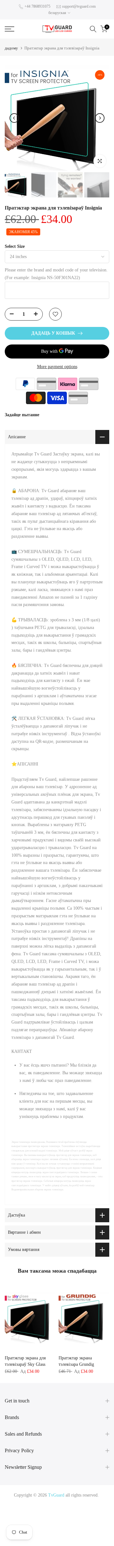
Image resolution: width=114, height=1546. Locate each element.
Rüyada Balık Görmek (76, 1540)
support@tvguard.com (79, 6)
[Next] (99, 118)
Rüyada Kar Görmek (36, 1540)
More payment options (57, 366)
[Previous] (14, 118)
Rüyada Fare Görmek (85, 1525)
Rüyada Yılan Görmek (44, 1510)
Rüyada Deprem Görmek (33, 1517)
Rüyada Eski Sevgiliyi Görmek (79, 1533)
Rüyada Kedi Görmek (45, 1525)
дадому (11, 48)
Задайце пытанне (22, 414)
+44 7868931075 (37, 6)
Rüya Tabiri (17, 1502)
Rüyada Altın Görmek (84, 1510)
